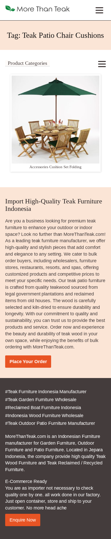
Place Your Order (28, 361)
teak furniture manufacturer (59, 240)
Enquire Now (23, 520)
